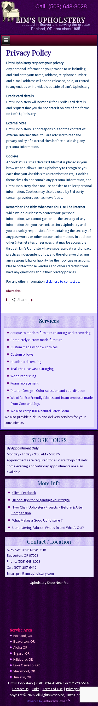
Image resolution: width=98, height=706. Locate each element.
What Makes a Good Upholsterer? (37, 520)
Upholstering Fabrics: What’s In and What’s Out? (48, 528)
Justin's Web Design (55, 700)
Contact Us (20, 689)
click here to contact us (62, 281)
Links (35, 689)
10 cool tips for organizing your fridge (41, 500)
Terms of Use (53, 689)
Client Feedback (24, 493)
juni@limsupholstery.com (35, 573)
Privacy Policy (76, 689)
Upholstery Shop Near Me (49, 583)
